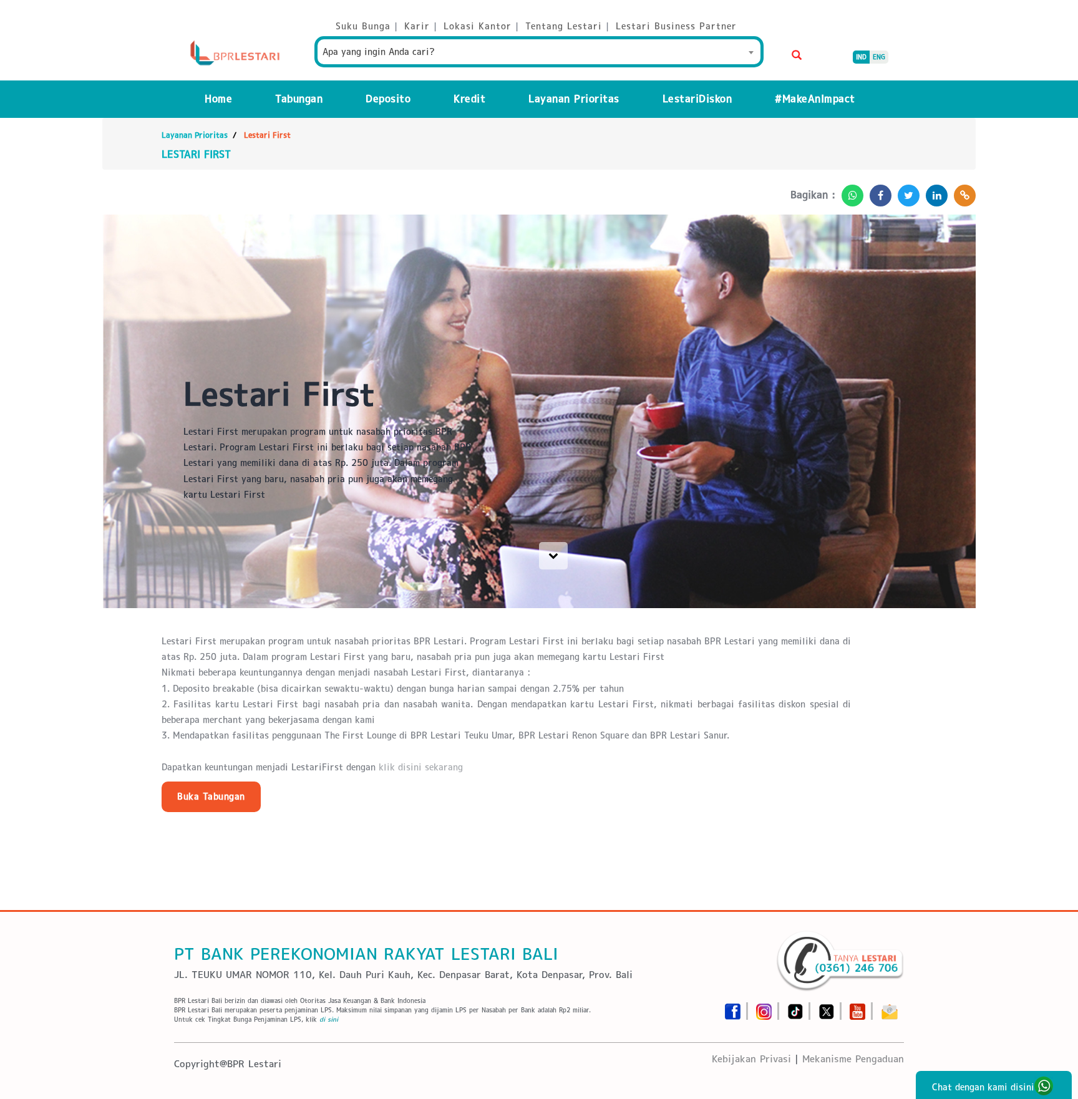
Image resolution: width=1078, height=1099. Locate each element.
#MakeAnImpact (815, 99)
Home (218, 99)
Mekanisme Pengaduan (853, 1058)
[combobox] (539, 51)
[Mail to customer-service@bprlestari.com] (889, 1008)
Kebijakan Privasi (751, 1058)
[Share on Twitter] (905, 191)
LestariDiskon (697, 99)
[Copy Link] (962, 191)
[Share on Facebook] (877, 191)
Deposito (388, 99)
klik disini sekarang (422, 767)
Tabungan (299, 99)
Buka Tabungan (211, 796)
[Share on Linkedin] (934, 191)
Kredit (469, 99)
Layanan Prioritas (573, 99)
